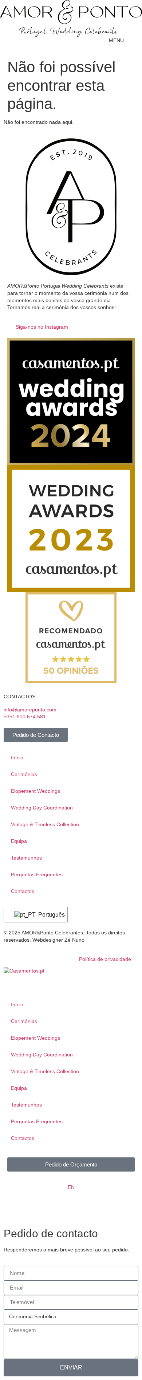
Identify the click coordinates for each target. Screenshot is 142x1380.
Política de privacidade (105, 959)
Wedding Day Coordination (42, 808)
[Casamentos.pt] (24, 971)
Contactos (22, 891)
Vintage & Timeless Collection (45, 824)
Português (48, 915)
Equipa (19, 841)
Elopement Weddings (35, 791)
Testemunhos (26, 858)
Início (17, 757)
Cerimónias (24, 774)
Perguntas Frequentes (37, 874)
